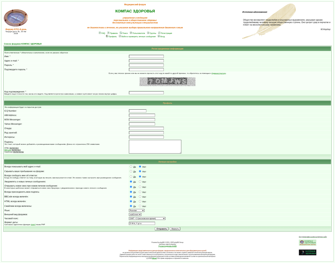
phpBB (162, 242)
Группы (153, 33)
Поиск (125, 33)
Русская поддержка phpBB (167, 246)
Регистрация (166, 33)
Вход (162, 36)
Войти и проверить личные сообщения (138, 36)
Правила (114, 33)
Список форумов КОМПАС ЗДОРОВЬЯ (23, 44)
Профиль (113, 36)
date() (33, 224)
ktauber (173, 244)
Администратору (219, 73)
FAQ (103, 33)
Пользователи (138, 33)
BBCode (7, 150)
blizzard (154, 258)
